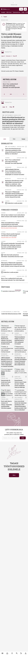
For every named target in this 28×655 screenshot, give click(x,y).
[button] (10, 437)
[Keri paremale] (23, 94)
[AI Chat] (21, 653)
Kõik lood (8, 12)
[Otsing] (16, 653)
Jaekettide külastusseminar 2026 (11, 313)
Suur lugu (17, 376)
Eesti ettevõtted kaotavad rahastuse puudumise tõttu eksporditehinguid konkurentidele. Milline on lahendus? (13, 120)
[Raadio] (12, 653)
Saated (3, 252)
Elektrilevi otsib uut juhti (14, 203)
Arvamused (8, 167)
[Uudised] (7, 653)
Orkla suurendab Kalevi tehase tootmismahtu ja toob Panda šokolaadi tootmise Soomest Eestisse (12, 224)
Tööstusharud (16, 12)
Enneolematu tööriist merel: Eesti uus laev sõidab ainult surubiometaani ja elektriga (20, 384)
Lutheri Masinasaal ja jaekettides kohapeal (13, 311)
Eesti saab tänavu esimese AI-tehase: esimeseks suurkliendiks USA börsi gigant (6, 404)
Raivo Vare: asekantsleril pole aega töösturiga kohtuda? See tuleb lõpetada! (11, 85)
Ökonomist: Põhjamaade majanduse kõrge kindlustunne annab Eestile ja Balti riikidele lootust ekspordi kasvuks (13, 264)
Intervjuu (8, 178)
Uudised (7, 157)
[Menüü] (2, 653)
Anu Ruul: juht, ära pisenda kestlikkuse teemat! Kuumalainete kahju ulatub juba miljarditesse (21, 361)
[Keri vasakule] (4, 94)
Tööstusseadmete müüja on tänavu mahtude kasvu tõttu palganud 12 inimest (20, 340)
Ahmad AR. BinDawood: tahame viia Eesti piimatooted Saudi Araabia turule (6, 340)
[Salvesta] (26, 146)
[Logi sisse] (25, 653)
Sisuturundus (9, 115)
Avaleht (3, 12)
